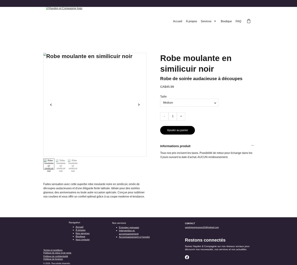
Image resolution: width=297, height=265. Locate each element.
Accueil (177, 21)
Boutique (226, 21)
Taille (163, 96)
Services (206, 21)
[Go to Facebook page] (187, 257)
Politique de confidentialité (55, 256)
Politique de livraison (53, 259)
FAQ (238, 21)
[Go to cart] (248, 21)
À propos (191, 21)
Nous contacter (83, 239)
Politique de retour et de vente (57, 253)
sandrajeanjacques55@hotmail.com (202, 227)
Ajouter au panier (177, 130)
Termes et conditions (53, 250)
